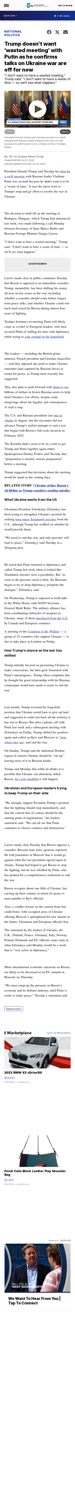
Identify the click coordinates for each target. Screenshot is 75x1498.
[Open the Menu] (6, 5)
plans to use (61, 387)
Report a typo (13, 1008)
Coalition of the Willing (43, 631)
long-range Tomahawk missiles (35, 519)
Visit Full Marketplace (59, 1033)
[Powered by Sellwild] (65, 1240)
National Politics (13, 33)
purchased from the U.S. (52, 618)
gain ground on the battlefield (44, 336)
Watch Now (64, 5)
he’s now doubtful (26, 779)
